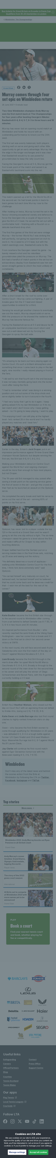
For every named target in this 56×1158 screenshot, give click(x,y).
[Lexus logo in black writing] (28, 991)
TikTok (35, 780)
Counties (7, 1077)
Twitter (45, 777)
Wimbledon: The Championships (18, 19)
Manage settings (17, 1152)
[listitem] (13, 1002)
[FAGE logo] (38, 979)
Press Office (35, 1064)
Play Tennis (8, 1097)
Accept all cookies (38, 1152)
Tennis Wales (9, 1085)
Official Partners (11, 1068)
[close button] (53, 12)
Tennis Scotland (10, 1081)
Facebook (10, 780)
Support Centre (36, 1068)
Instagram (22, 780)
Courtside (8, 1106)
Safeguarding (9, 1059)
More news (27, 808)
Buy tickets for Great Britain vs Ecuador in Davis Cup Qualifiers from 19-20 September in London (26, 12)
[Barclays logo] (17, 979)
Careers (7, 1064)
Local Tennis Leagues (13, 1102)
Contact (32, 1059)
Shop (5, 1072)
